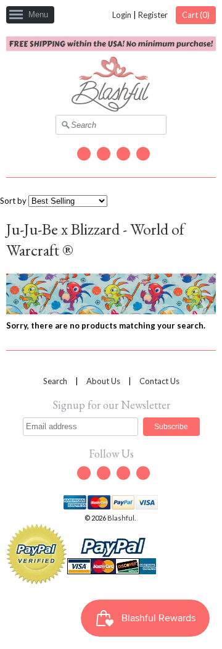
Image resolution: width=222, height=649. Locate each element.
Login (121, 15)
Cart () (196, 15)
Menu (38, 14)
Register (153, 15)
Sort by (13, 201)
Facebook (103, 154)
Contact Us (159, 381)
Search (55, 381)
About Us (103, 381)
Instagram (123, 154)
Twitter (84, 154)
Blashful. (122, 518)
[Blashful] (111, 109)
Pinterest (143, 154)
